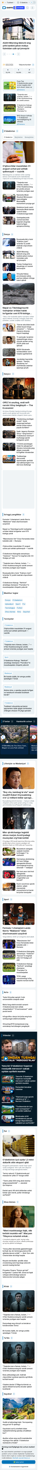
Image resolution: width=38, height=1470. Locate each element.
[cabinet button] (32, 8)
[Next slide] (18, 54)
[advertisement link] (19, 7)
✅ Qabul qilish (19, 1462)
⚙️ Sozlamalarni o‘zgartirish (18, 1466)
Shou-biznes (10, 612)
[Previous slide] (4, 54)
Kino (19, 612)
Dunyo (7, 600)
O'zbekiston (17, 600)
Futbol (19, 608)
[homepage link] (7, 8)
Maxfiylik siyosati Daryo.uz (21, 1458)
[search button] (27, 8)
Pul (23, 604)
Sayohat (26, 612)
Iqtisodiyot (9, 604)
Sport (18, 604)
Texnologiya (10, 608)
